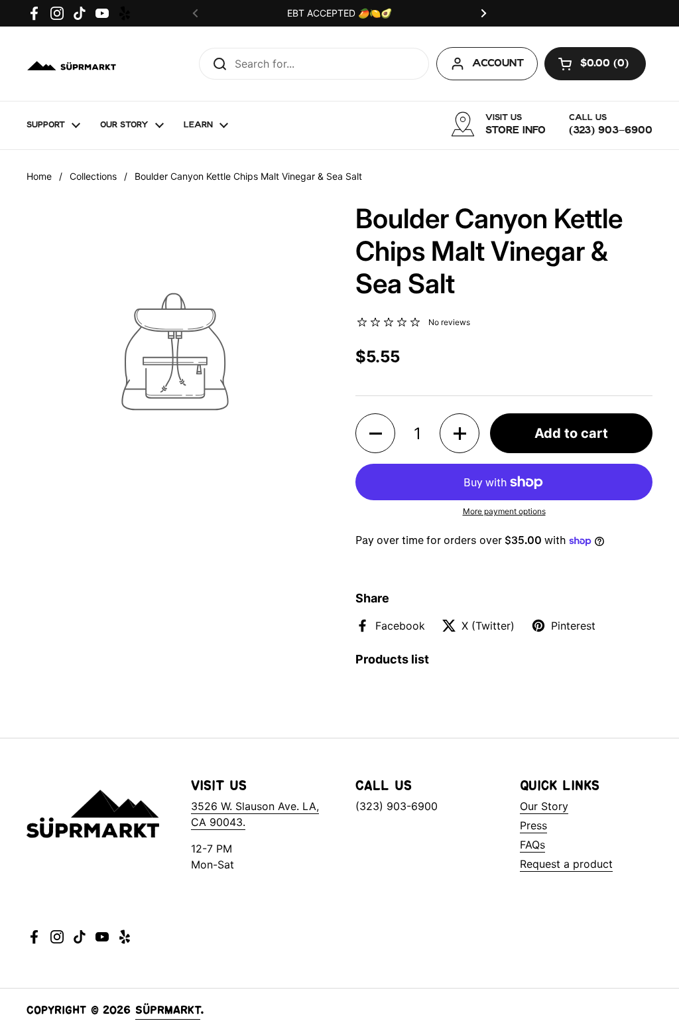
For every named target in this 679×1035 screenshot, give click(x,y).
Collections (93, 176)
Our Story (544, 806)
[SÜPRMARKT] (73, 63)
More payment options (504, 511)
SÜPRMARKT (167, 1011)
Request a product (566, 863)
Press (533, 825)
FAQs (532, 844)
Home (39, 176)
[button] (595, 63)
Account (498, 64)
